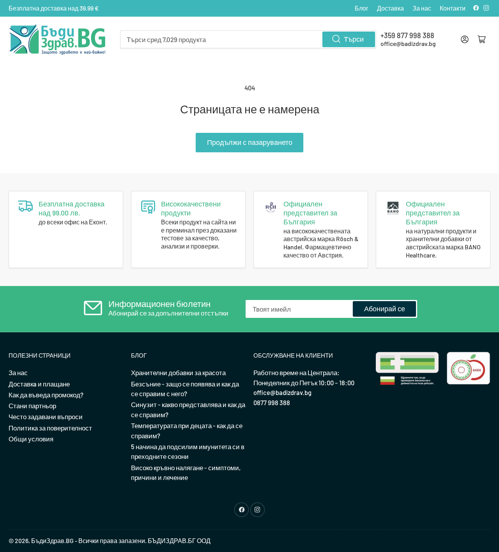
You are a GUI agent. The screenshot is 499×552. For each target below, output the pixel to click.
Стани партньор (32, 405)
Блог (361, 8)
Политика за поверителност (50, 428)
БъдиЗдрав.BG (52, 540)
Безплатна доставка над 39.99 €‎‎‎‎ (54, 8)
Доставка (390, 8)
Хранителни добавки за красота (178, 372)
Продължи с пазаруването (249, 142)
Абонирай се (384, 308)
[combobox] (248, 39)
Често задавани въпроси (46, 416)
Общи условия (31, 439)
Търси (354, 39)
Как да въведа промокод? (46, 395)
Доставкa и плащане (39, 384)
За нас (421, 8)
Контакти (452, 8)
